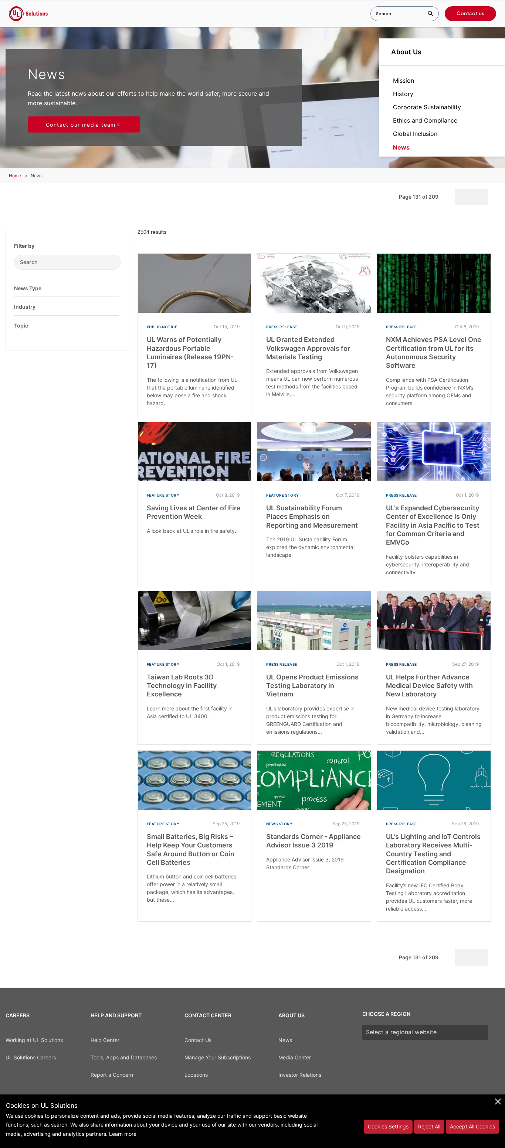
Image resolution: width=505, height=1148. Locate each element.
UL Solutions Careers (31, 1057)
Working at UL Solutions (34, 1040)
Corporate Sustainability (427, 107)
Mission (403, 80)
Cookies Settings (388, 1126)
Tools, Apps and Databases (124, 1057)
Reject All (429, 1126)
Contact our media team (81, 124)
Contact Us (197, 1040)
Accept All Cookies (472, 1126)
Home (15, 175)
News (401, 147)
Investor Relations (299, 1075)
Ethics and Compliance (425, 120)
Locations (196, 1075)
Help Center (105, 1040)
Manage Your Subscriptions (217, 1057)
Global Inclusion (415, 133)
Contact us (470, 13)
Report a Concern (112, 1075)
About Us (406, 52)
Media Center (294, 1057)
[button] (113, 288)
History (403, 93)
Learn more (122, 1134)
